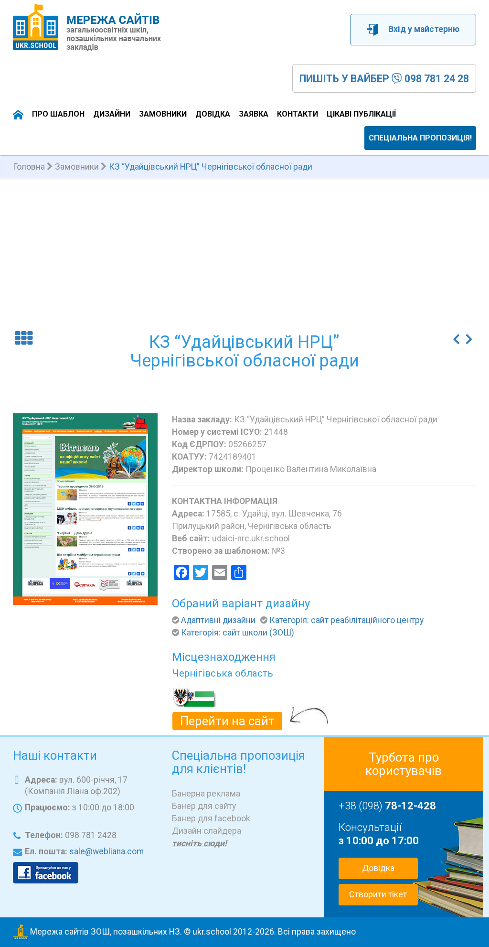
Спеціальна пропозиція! (420, 137)
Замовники (163, 113)
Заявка (253, 113)
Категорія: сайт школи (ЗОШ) (237, 632)
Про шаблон (58, 113)
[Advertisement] (244, 252)
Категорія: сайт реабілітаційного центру (346, 620)
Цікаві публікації (361, 113)
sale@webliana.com (106, 851)
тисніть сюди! (199, 843)
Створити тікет (378, 894)
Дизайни (111, 113)
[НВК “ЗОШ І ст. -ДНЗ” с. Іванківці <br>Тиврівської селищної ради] (456, 335)
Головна (29, 167)
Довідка (212, 113)
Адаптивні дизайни (218, 620)
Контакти (297, 113)
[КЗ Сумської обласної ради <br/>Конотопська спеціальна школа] (469, 335)
